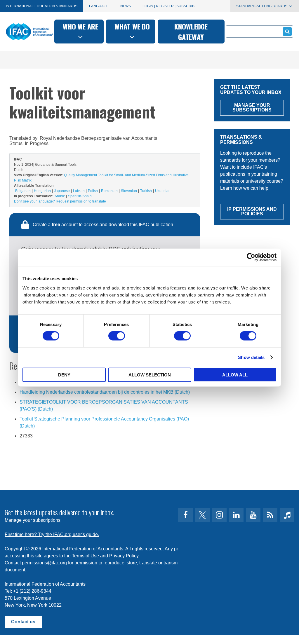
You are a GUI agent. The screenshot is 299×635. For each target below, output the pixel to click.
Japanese (62, 191)
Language (99, 6)
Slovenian (129, 191)
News (125, 6)
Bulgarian (23, 191)
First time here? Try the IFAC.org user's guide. (52, 534)
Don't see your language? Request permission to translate (60, 201)
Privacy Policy (123, 555)
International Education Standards (41, 6)
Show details (251, 357)
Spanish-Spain (80, 196)
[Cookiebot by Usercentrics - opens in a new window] (251, 257)
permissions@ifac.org (44, 562)
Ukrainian (163, 191)
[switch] (116, 336)
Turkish (146, 191)
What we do (132, 26)
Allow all (235, 374)
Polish (93, 191)
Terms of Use (85, 555)
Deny (64, 374)
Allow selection (149, 374)
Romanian (109, 191)
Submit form (287, 31)
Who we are (80, 26)
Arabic (60, 196)
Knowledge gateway (191, 31)
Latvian (79, 191)
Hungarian (42, 191)
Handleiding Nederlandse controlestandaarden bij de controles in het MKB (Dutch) (105, 392)
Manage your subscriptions (32, 520)
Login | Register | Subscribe (169, 6)
